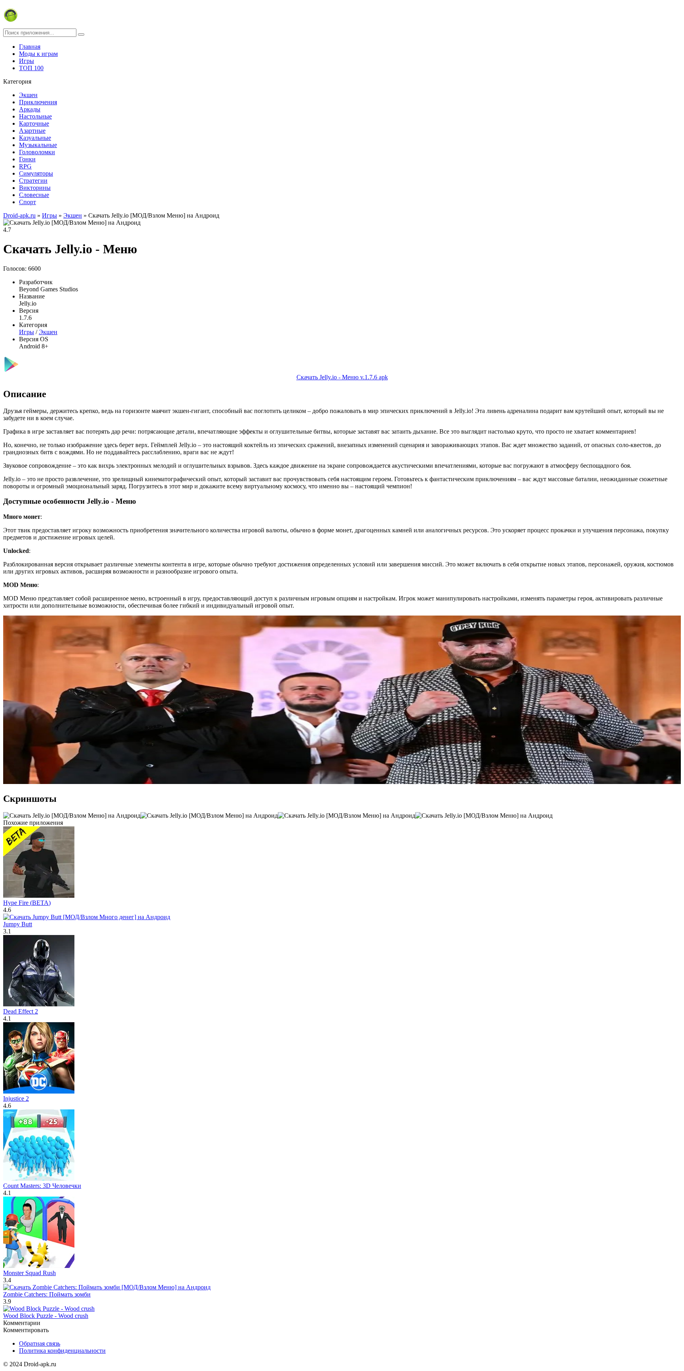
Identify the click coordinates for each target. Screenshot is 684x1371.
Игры (26, 60)
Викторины (35, 187)
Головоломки (37, 152)
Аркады (29, 109)
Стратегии (33, 180)
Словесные (34, 194)
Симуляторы (36, 173)
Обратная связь (39, 1343)
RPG (25, 166)
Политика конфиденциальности (62, 1350)
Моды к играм (38, 53)
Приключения (38, 102)
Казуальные (35, 137)
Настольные (35, 116)
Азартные (32, 130)
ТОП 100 (31, 68)
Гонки (27, 159)
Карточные (34, 123)
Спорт (27, 202)
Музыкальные (38, 144)
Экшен (28, 95)
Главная (29, 46)
